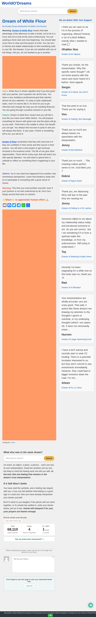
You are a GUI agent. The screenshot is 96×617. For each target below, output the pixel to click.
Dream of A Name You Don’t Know (75, 93)
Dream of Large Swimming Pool (76, 339)
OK (50, 615)
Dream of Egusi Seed (72, 181)
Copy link (29, 586)
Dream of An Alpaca (71, 54)
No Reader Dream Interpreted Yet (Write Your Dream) (24, 26)
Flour (13, 442)
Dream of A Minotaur (71, 287)
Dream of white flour (22, 30)
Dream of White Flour (24, 21)
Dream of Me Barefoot (72, 150)
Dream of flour (9, 142)
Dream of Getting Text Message (76, 119)
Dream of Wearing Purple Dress (76, 256)
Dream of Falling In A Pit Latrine (76, 208)
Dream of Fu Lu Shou (72, 388)
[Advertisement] (29, 72)
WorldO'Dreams (16, 3)
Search (72, 11)
